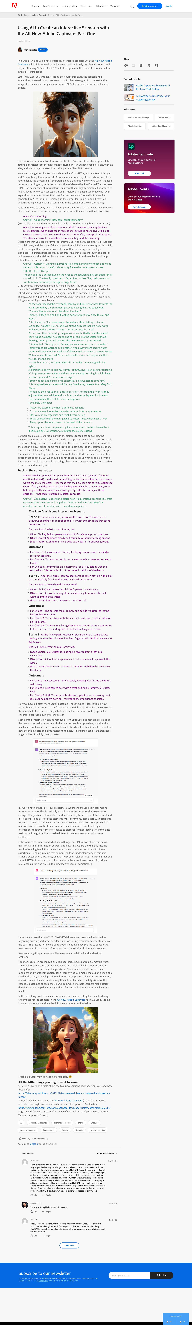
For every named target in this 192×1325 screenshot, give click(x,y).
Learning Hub (68, 5)
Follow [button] (42, 49)
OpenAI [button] (65, 1130)
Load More (69, 1245)
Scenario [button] (79, 1130)
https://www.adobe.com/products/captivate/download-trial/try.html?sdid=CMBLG (64, 1107)
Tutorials (100, 5)
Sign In (168, 5)
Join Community (150, 5)
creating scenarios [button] (28, 1130)
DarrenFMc (34, 1161)
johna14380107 (35, 1203)
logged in (34, 1143)
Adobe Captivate (39, 15)
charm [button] (80, 1122)
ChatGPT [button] (94, 1122)
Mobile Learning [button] (135, 126)
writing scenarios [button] (97, 1130)
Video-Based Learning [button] (161, 126)
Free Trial (139, 173)
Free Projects (49, 5)
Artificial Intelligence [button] (38, 1122)
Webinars (114, 5)
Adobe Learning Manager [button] (138, 117)
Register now (139, 206)
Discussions (86, 5)
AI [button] (21, 1122)
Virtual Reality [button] (165, 117)
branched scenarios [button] (62, 1122)
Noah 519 (33, 1220)
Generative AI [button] (48, 1130)
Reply (48, 1195)
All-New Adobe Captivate (71, 999)
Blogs (34, 5)
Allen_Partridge (30, 49)
